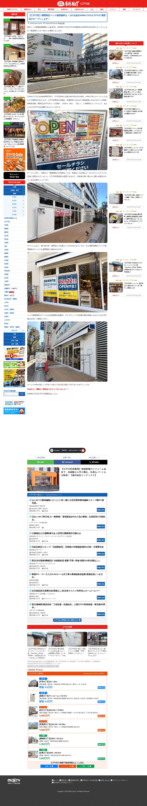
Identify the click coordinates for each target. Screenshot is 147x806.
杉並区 (6, 264)
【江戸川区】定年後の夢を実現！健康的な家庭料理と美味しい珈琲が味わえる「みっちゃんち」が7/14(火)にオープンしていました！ (133, 218)
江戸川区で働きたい (36, 495)
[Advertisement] (126, 26)
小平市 (6, 302)
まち (92, 9)
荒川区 (6, 239)
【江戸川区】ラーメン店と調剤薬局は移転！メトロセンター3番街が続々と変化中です (133, 131)
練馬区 (6, 257)
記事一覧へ (67, 457)
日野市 (6, 316)
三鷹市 (9, 292)
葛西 (57, 666)
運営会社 (64, 780)
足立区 (6, 235)
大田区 (6, 281)
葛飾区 (6, 228)
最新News (27, 9)
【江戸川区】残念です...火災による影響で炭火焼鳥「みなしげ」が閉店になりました (133, 73)
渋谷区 (6, 267)
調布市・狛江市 (9, 295)
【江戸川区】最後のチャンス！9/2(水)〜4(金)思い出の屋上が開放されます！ (133, 111)
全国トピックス (12, 9)
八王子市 (7, 320)
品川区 (6, 278)
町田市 (6, 323)
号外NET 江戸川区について (63, 782)
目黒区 (6, 274)
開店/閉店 (51, 9)
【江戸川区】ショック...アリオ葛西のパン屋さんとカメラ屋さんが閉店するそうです (133, 150)
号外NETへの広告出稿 (90, 780)
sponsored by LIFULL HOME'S (94, 673)
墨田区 (6, 232)
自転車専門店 (50, 666)
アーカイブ (136, 9)
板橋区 (6, 253)
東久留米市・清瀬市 (10, 299)
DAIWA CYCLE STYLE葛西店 (36, 666)
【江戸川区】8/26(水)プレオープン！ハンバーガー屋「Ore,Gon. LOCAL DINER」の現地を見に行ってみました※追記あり (133, 267)
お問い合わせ (105, 780)
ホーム (56, 780)
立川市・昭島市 (9, 309)
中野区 (6, 260)
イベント (113, 9)
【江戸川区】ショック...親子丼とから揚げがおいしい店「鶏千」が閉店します (133, 286)
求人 (39, 9)
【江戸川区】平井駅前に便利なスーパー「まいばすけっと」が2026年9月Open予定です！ (14, 64)
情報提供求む (75, 780)
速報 (124, 9)
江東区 (6, 225)
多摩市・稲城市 (9, 313)
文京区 (6, 250)
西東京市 (7, 285)
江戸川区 (85, 3)
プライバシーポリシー (120, 780)
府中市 (6, 306)
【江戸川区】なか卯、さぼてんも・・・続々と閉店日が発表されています (14, 38)
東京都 (62, 23)
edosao (40, 670)
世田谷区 (7, 271)
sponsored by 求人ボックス (54, 495)
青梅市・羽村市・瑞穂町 (12, 327)
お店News (64, 9)
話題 (101, 9)
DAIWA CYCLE (33, 96)
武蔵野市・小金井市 (10, 288)
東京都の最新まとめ (10, 218)
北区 (5, 246)
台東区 (6, 242)
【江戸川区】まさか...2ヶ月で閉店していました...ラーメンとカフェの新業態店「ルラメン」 (14, 116)
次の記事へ (93, 457)
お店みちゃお (79, 9)
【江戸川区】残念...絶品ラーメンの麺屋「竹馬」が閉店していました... (133, 197)
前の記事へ (41, 457)
